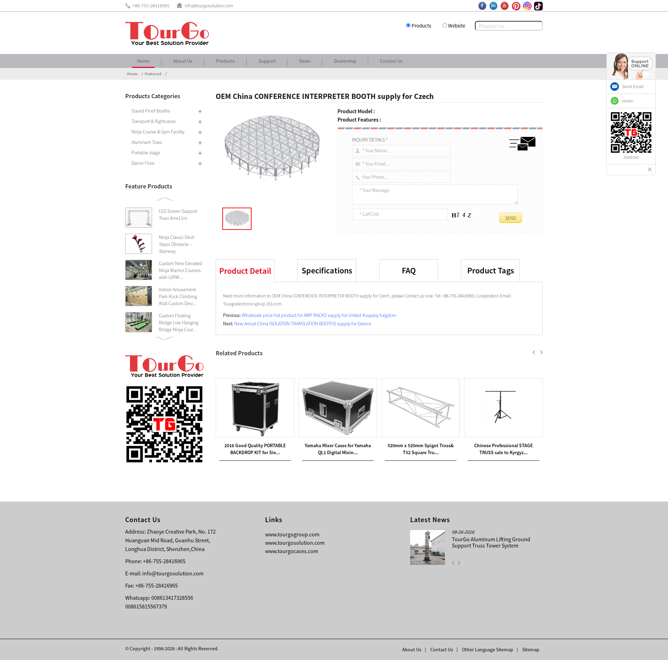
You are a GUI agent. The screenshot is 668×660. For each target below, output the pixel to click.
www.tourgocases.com (291, 551)
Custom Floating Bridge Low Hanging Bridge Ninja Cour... (178, 322)
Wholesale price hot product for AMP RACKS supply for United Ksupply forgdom (319, 315)
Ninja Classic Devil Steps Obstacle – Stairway (176, 244)
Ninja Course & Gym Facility (158, 132)
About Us (182, 61)
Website (456, 25)
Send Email (633, 86)
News (304, 61)
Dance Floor (143, 163)
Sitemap (530, 649)
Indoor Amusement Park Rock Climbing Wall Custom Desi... (178, 296)
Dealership (345, 61)
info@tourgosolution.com (173, 573)
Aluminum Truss (147, 142)
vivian (627, 101)
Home (143, 61)
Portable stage (146, 152)
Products (421, 25)
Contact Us (391, 61)
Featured (153, 73)
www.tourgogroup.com (292, 534)
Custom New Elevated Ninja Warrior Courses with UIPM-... (180, 270)
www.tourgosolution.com (295, 542)
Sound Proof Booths (151, 111)
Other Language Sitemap (487, 649)
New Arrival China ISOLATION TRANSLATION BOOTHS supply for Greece (302, 323)
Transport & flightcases (154, 121)
